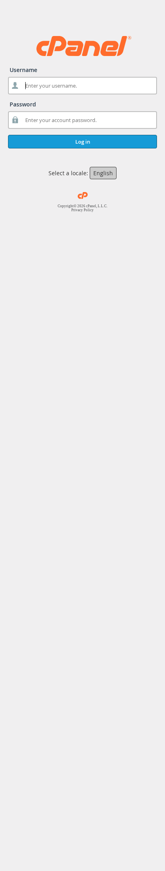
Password (23, 104)
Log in (82, 141)
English (103, 173)
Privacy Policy (82, 210)
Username (23, 70)
